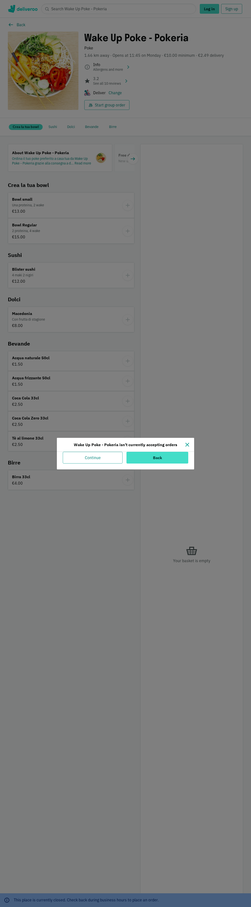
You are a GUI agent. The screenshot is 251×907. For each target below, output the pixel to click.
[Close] (187, 445)
